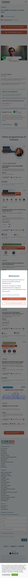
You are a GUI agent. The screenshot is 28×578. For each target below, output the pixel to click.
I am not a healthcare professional (14, 303)
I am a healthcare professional (14, 299)
